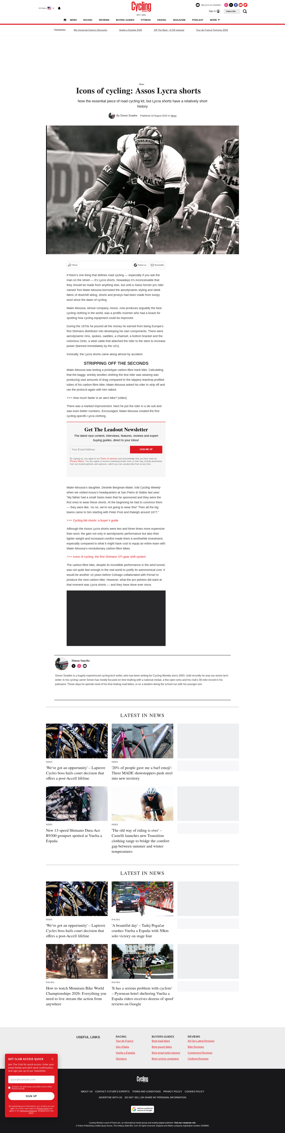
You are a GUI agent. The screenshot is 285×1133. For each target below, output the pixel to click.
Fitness (146, 20)
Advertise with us (110, 1097)
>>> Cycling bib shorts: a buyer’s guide (92, 520)
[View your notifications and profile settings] (59, 8)
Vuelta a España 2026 (130, 30)
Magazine (179, 20)
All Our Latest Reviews (201, 1041)
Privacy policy (172, 1091)
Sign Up (31, 1096)
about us (87, 1091)
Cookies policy (194, 1091)
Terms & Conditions (28, 1110)
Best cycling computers (165, 1058)
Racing (87, 20)
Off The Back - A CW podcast (169, 30)
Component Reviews (200, 1052)
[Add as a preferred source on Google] (142, 1109)
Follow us (142, 265)
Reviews (104, 20)
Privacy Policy (43, 1108)
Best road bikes (161, 1041)
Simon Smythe (128, 115)
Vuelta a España (125, 1052)
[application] (116, 618)
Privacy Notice (77, 461)
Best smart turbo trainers (166, 1052)
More (214, 20)
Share (75, 265)
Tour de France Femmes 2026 (212, 30)
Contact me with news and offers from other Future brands (32, 1088)
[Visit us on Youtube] (241, 5)
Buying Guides (125, 20)
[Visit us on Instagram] (226, 5)
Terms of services (109, 458)
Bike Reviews (196, 1047)
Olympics (121, 1058)
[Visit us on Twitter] (231, 5)
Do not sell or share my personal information (155, 1097)
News (73, 20)
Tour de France (124, 1041)
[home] (65, 20)
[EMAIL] (85, 666)
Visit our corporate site (185, 1123)
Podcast (197, 20)
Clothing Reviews (198, 1058)
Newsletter (159, 265)
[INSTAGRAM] (80, 666)
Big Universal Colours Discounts (90, 30)
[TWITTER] (74, 666)
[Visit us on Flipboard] (245, 5)
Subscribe (231, 11)
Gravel (162, 20)
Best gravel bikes (162, 1047)
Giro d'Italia (122, 1047)
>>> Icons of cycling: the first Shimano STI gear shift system (106, 556)
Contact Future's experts (112, 1091)
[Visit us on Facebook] (236, 5)
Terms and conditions (146, 1091)
